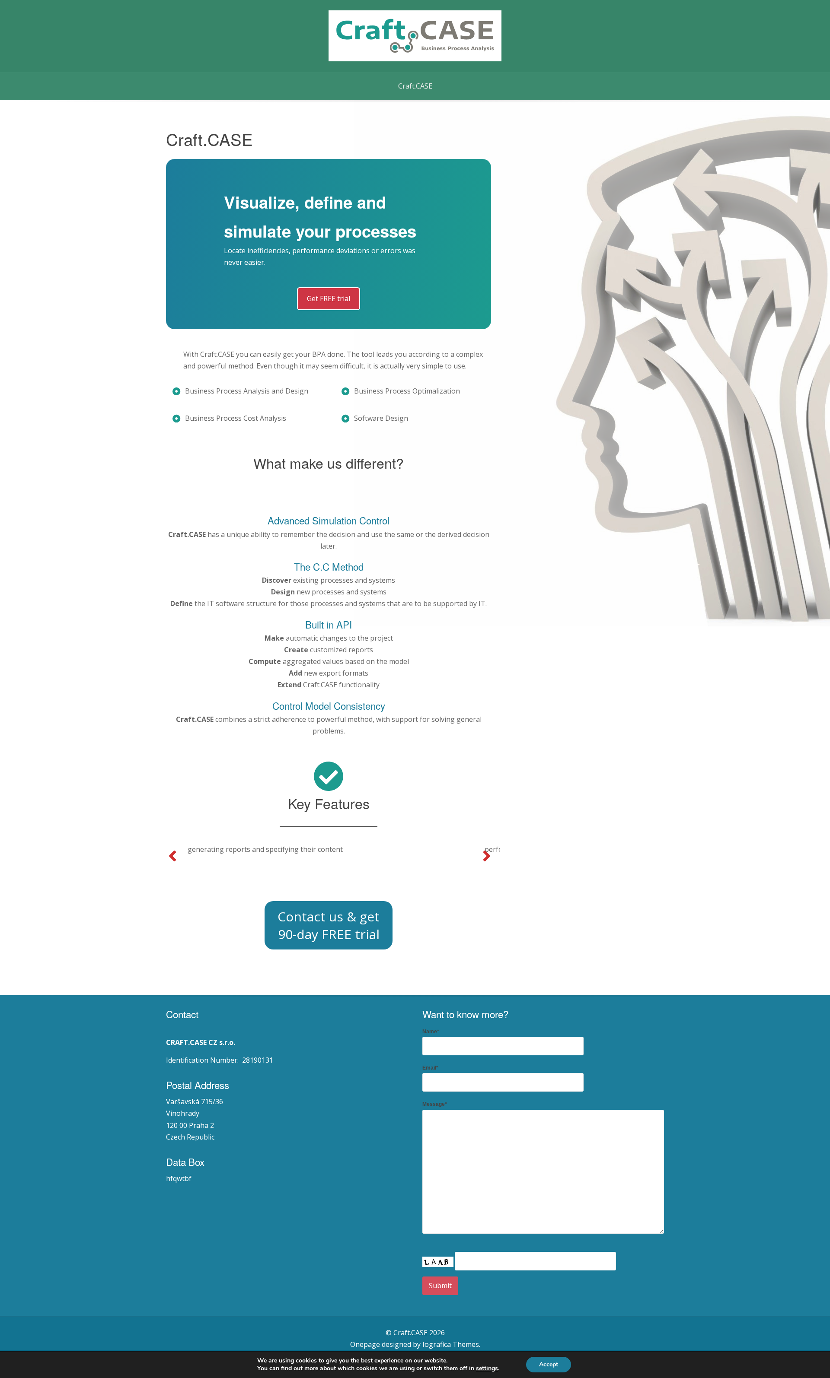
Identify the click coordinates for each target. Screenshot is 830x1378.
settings (487, 1368)
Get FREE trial (328, 298)
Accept (548, 1364)
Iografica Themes (450, 1344)
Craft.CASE (415, 86)
